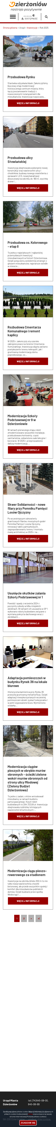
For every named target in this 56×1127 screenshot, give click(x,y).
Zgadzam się (28, 1123)
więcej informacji (28, 103)
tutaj (30, 1114)
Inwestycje (32, 27)
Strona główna (10, 27)
